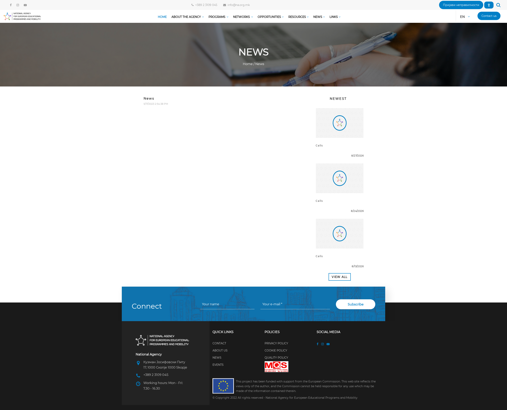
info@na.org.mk (238, 5)
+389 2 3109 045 (205, 5)
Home (248, 64)
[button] (461, 5)
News (259, 64)
